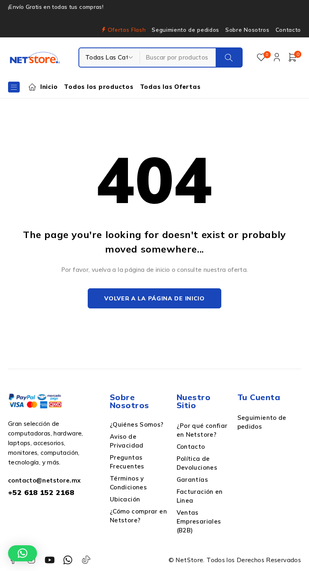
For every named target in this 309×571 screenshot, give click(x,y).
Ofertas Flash (127, 30)
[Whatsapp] (68, 560)
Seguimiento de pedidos (185, 30)
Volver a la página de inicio (154, 298)
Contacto (288, 30)
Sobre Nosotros (247, 30)
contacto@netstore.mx (44, 480)
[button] (22, 553)
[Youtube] (50, 560)
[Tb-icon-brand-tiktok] (86, 560)
